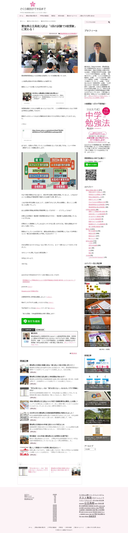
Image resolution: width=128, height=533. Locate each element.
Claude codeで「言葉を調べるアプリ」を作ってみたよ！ (96, 438)
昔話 (90, 253)
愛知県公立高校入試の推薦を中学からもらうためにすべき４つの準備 (97, 311)
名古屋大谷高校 (101, 506)
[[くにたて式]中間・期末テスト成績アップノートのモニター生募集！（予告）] (97, 365)
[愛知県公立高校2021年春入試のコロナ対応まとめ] (24, 428)
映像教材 (99, 512)
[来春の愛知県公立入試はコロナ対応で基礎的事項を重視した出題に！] (24, 405)
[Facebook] (27, 341)
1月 (55, 502)
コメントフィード (29, 497)
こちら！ (49, 297)
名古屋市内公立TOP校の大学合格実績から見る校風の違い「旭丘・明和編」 (97, 344)
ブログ (94, 498)
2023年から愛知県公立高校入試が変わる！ (45, 93)
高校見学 (92, 516)
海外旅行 (87, 514)
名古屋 (96, 506)
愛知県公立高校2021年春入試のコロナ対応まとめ (47, 424)
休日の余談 (61, 15)
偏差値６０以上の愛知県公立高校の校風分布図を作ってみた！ (97, 295)
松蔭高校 (82, 514)
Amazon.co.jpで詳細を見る (30, 291)
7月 (55, 497)
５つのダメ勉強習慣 (95, 219)
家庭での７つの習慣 (95, 221)
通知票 (83, 516)
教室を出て (92, 236)
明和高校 (95, 512)
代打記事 (101, 500)
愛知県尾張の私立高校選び (97, 207)
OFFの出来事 (93, 245)
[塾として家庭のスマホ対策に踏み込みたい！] (24, 451)
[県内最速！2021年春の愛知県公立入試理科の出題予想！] (24, 439)
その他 (88, 255)
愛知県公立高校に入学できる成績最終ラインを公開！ (97, 279)
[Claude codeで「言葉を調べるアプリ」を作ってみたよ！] (97, 433)
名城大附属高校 (87, 508)
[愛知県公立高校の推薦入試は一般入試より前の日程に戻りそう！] (24, 368)
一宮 (93, 500)
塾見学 (101, 508)
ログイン (26, 494)
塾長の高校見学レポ (95, 197)
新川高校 (86, 512)
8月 (55, 496)
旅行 (90, 248)
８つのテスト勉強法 (95, 216)
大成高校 (82, 510)
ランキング (99, 498)
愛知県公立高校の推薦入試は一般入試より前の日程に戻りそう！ (52, 365)
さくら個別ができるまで (66, 530)
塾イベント (92, 238)
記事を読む (33, 372)
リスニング (88, 500)
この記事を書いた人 (29, 329)
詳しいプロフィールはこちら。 (98, 96)
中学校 (96, 500)
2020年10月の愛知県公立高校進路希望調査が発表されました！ (52, 413)
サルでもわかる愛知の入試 (97, 202)
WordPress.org (28, 499)
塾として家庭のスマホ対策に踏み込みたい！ (45, 447)
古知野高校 (84, 506)
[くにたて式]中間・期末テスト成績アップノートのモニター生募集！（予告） (97, 370)
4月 (55, 500)
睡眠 (90, 514)
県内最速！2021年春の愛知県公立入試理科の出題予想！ (49, 436)
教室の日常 (92, 233)
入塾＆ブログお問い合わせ (88, 15)
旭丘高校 (90, 512)
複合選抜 (100, 514)
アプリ (90, 495)
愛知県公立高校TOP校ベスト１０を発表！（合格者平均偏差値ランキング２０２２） (97, 327)
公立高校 (89, 503)
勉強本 (96, 503)
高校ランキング (93, 199)
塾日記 (54, 15)
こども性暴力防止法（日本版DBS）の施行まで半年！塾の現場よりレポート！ (97, 404)
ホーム (21, 15)
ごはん (91, 243)
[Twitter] (25, 341)
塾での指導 (92, 231)
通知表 (86, 516)
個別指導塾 (81, 503)
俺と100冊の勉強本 (95, 226)
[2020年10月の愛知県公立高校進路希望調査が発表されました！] (24, 416)
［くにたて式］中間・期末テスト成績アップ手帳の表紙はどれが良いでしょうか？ (97, 387)
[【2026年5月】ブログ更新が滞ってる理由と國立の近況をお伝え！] (97, 416)
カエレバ (30, 286)
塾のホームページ (72, 15)
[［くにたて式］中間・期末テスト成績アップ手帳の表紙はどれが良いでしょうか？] (97, 382)
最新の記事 (41, 329)
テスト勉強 (85, 497)
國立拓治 (74, 353)
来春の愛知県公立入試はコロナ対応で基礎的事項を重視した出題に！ (54, 401)
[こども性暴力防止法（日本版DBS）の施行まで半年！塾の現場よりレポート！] (97, 399)
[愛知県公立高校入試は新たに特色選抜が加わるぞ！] (24, 380)
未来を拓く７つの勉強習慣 (97, 214)
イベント (96, 495)
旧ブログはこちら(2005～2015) (94, 97)
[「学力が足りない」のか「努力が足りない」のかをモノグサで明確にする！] (24, 391)
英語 (96, 514)
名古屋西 (81, 508)
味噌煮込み (93, 508)
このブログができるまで (96, 257)
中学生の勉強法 (45, 15)
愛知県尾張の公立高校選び (68, 33)
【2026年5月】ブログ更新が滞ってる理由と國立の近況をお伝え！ (97, 421)
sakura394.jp (26, 103)
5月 (55, 499)
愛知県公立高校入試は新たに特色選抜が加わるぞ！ (48, 377)
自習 (93, 514)
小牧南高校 (88, 510)
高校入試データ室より (96, 192)
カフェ (101, 495)
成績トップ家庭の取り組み (97, 211)
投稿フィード (28, 496)
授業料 (82, 512)
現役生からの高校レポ (96, 194)
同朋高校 (91, 506)
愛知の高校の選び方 (32, 15)
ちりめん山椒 (84, 495)
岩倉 (93, 510)
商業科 (97, 508)
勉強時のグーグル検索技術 (97, 224)
